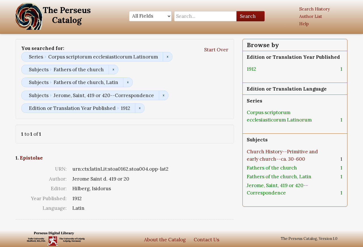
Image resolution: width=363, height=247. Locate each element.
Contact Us (206, 239)
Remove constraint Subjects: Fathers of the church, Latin (127, 82)
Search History (314, 9)
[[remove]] (260, 69)
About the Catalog (165, 239)
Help (304, 23)
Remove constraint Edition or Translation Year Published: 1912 (139, 108)
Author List (310, 16)
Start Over (216, 50)
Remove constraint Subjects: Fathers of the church (113, 69)
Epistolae (31, 158)
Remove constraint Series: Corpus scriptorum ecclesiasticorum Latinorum (167, 56)
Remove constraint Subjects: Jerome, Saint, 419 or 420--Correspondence (163, 95)
